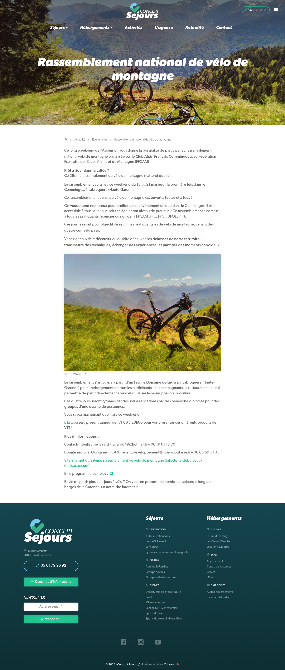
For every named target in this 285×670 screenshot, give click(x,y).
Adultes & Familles (157, 566)
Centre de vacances (219, 566)
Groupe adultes (155, 572)
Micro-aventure (155, 602)
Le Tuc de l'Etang (217, 536)
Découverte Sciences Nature (163, 592)
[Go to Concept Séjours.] (65, 139)
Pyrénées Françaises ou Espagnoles (167, 552)
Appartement (215, 561)
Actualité (194, 28)
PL (178, 664)
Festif (149, 597)
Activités (133, 28)
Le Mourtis (152, 546)
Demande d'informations (53, 582)
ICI (111, 474)
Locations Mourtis (218, 546)
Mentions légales (150, 664)
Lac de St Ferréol (156, 541)
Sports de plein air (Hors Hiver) (164, 618)
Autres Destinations (158, 536)
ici (137, 487)
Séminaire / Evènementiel (161, 608)
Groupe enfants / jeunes (161, 577)
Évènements (99, 139)
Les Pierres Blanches (219, 541)
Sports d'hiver (154, 613)
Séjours (58, 28)
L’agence (164, 28)
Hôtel (210, 577)
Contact (224, 28)
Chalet (211, 572)
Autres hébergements (220, 592)
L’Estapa (71, 423)
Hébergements (95, 28)
